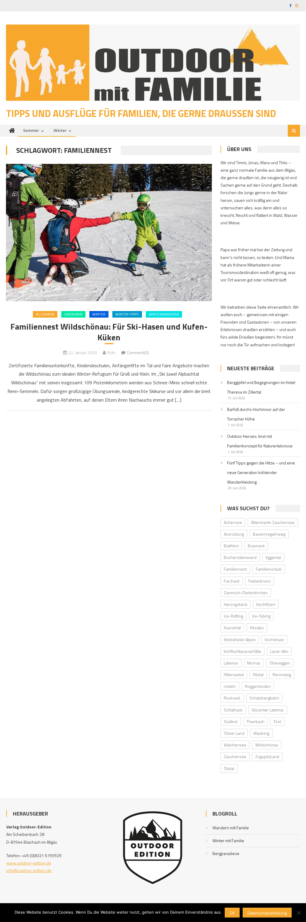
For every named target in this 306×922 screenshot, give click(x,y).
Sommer (31, 130)
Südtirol (231, 721)
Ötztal (229, 768)
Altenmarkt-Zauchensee (273, 522)
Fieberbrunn (259, 581)
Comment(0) (138, 352)
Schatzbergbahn (264, 698)
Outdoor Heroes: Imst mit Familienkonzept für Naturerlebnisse (260, 441)
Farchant (231, 581)
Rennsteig (282, 674)
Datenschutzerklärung (267, 913)
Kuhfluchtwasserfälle (242, 651)
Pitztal (258, 674)
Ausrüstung (234, 534)
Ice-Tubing (261, 616)
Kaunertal (232, 627)
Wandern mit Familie (230, 828)
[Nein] (299, 913)
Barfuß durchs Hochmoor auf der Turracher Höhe (256, 414)
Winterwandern (164, 314)
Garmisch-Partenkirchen (246, 592)
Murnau (254, 663)
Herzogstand (235, 604)
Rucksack (232, 698)
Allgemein (45, 314)
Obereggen (280, 663)
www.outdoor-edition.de (28, 863)
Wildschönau (266, 745)
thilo (111, 352)
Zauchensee (235, 756)
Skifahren (73, 314)
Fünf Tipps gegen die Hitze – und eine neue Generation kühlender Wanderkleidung (261, 472)
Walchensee (235, 745)
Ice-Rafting (233, 616)
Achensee (233, 522)
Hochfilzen (265, 604)
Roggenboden (258, 686)
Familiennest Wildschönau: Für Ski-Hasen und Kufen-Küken (109, 332)
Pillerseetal (234, 674)
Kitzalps (257, 627)
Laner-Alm (279, 651)
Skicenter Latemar (268, 710)
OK (232, 913)
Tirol (277, 721)
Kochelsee (274, 639)
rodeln (230, 686)
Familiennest (235, 569)
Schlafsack (233, 710)
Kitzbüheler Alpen (240, 639)
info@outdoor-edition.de (28, 870)
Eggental (273, 557)
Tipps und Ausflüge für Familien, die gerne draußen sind (141, 113)
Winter (60, 130)
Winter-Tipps (127, 314)
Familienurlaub (269, 569)
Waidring (261, 733)
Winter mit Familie (228, 840)
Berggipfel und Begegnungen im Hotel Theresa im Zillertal (261, 387)
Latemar (231, 663)
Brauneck (256, 545)
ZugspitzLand (267, 756)
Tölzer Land (234, 733)
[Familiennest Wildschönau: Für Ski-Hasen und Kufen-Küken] (109, 232)
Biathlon (231, 545)
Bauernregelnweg (269, 534)
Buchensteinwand (240, 557)
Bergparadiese (225, 853)
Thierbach (255, 721)
